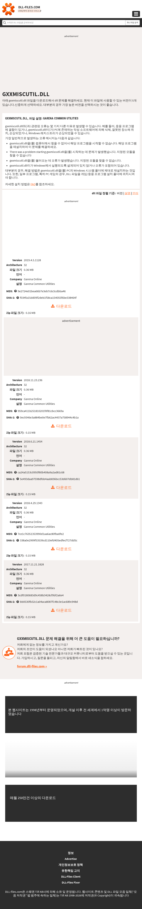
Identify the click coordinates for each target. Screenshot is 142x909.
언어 (135, 193)
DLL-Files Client (70, 876)
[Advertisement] (71, 64)
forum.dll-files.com (31, 666)
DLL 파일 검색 (132, 22)
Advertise (71, 858)
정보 (71, 852)
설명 (128, 193)
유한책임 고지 (71, 870)
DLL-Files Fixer (71, 882)
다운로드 (64, 306)
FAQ (33, 184)
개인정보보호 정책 (71, 864)
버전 (120, 193)
